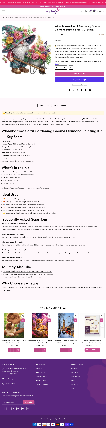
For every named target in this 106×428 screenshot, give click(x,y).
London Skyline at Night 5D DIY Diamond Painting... (66, 341)
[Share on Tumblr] (81, 90)
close (104, 2)
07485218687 (10, 384)
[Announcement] (59, 2)
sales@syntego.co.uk (11, 379)
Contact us (74, 384)
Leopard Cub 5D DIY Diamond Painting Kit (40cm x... (40, 341)
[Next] (102, 325)
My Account (75, 372)
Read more (79, 57)
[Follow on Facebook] (3, 408)
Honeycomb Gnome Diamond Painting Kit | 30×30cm (22, 277)
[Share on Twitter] (73, 90)
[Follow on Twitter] (8, 408)
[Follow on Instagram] (12, 408)
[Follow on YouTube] (22, 408)
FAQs (73, 380)
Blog (72, 388)
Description (44, 105)
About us (39, 368)
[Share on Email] (89, 90)
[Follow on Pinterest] (17, 408)
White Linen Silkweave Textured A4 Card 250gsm (92, 341)
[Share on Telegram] (85, 90)
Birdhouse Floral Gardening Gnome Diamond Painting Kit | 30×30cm (27, 271)
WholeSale (74, 368)
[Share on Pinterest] (77, 90)
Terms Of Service (42, 384)
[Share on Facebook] (69, 90)
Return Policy (40, 372)
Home (3, 17)
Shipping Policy (60, 105)
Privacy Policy (41, 380)
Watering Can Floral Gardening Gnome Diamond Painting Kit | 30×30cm (28, 274)
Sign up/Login (76, 376)
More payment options (79, 85)
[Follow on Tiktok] (27, 408)
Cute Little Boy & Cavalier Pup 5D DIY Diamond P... (14, 341)
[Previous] (4, 325)
